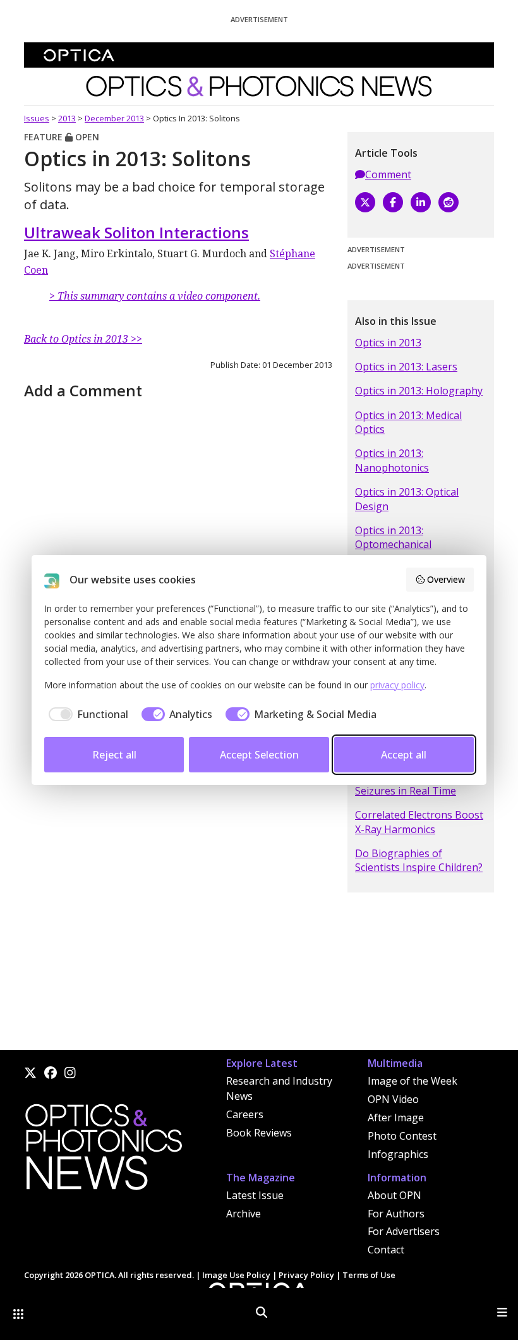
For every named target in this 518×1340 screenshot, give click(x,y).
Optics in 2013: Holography (419, 391)
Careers (244, 1114)
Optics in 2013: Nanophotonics (392, 460)
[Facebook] (393, 202)
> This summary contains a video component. (154, 296)
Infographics (398, 1154)
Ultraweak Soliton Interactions (136, 232)
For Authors (396, 1214)
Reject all (114, 755)
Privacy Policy (306, 1275)
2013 (67, 118)
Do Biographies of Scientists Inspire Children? (419, 860)
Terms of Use (368, 1275)
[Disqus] (178, 889)
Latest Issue (255, 1195)
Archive (243, 1214)
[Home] (103, 1150)
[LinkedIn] (421, 202)
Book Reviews (259, 1133)
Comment (388, 174)
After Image (396, 1117)
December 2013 (114, 118)
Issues (36, 118)
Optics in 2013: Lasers (406, 367)
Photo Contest (402, 1136)
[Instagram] (70, 1073)
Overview (446, 579)
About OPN (394, 1195)
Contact (386, 1250)
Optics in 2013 (388, 343)
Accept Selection (259, 755)
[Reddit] (448, 202)
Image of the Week (412, 1081)
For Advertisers (404, 1231)
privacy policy (397, 685)
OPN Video (393, 1099)
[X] (365, 202)
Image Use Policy (236, 1275)
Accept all (403, 755)
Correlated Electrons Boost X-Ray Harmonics (419, 822)
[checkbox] (86, 714)
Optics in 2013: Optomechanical (393, 537)
